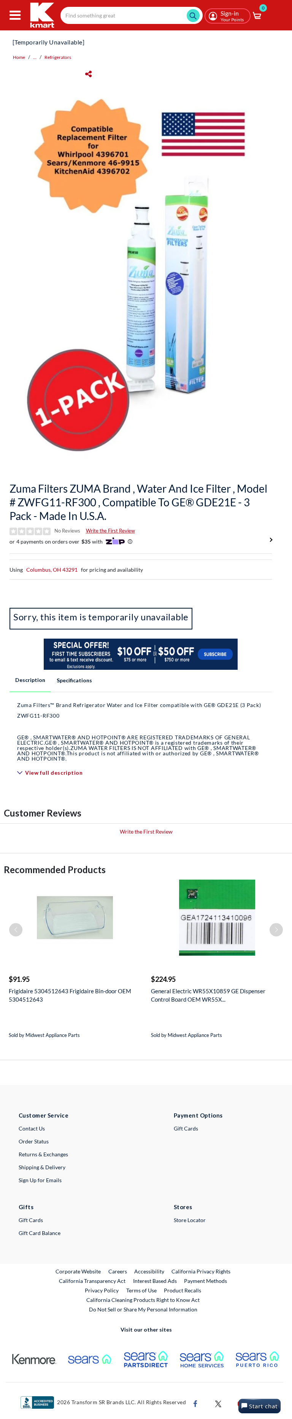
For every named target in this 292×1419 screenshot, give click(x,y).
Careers (118, 1271)
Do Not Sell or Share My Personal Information (143, 1309)
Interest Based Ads (155, 1281)
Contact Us (32, 1128)
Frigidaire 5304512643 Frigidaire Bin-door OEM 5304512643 (70, 995)
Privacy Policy (102, 1290)
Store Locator (190, 1220)
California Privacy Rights (200, 1271)
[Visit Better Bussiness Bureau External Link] (37, 1401)
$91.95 (19, 979)
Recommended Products (55, 869)
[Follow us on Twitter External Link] (218, 1403)
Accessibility (149, 1271)
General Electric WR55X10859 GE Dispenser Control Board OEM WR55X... (208, 995)
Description (30, 680)
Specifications (74, 680)
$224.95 (163, 979)
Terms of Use (141, 1290)
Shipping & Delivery (42, 1167)
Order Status (34, 1141)
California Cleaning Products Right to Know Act (143, 1300)
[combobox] (131, 15)
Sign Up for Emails (40, 1180)
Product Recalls (183, 1290)
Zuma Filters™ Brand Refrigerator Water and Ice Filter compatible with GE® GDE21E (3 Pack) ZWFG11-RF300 (139, 731)
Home (19, 57)
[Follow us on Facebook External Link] (195, 1403)
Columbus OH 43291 (52, 569)
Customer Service (43, 1115)
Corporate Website (79, 1271)
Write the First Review (110, 531)
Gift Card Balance (39, 1233)
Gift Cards (186, 1128)
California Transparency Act (92, 1281)
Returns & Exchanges (43, 1154)
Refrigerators (57, 57)
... (34, 57)
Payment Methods (205, 1281)
